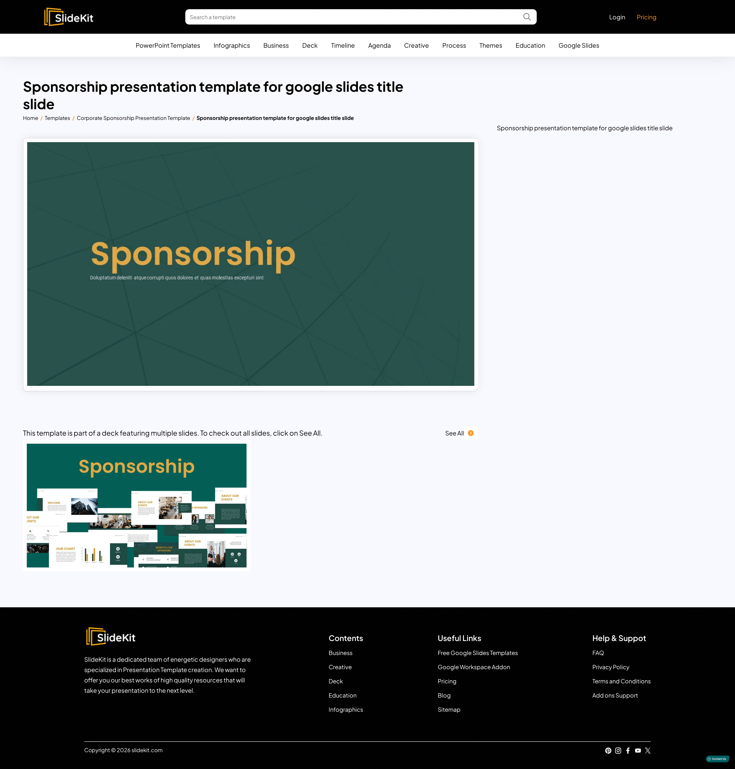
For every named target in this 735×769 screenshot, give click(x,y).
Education (530, 45)
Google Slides (579, 45)
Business (276, 45)
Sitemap (449, 709)
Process (454, 45)
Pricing (647, 17)
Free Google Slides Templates (478, 652)
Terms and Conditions (621, 681)
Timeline (343, 45)
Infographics (232, 45)
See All (454, 433)
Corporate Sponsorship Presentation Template (133, 118)
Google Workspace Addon (474, 667)
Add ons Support (615, 695)
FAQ (598, 652)
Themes (490, 45)
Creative (416, 45)
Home (30, 118)
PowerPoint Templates (168, 45)
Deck (310, 45)
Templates (57, 118)
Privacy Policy (610, 667)
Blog (444, 695)
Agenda (379, 45)
